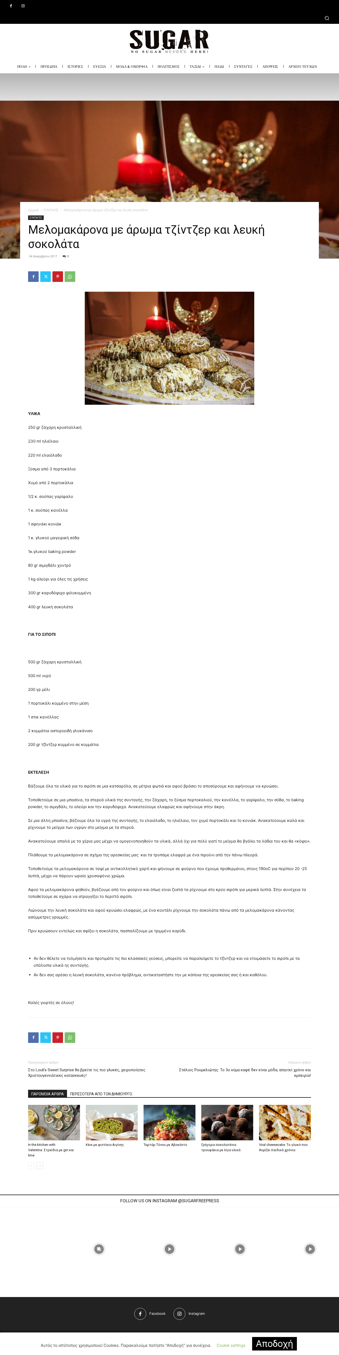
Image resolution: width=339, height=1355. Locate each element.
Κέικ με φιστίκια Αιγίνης (105, 1145)
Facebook (157, 1313)
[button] (169, 18)
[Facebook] (11, 6)
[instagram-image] (99, 1249)
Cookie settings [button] (231, 1345)
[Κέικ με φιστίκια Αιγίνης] (112, 1123)
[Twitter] (45, 276)
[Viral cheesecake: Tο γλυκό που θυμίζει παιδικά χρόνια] (285, 1123)
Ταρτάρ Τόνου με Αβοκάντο (165, 1145)
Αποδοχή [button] (274, 1343)
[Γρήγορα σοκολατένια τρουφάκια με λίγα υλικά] (227, 1123)
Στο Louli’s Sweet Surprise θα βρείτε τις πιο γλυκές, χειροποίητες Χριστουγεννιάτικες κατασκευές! (86, 1073)
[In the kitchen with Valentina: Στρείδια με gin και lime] (54, 1123)
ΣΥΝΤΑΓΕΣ (51, 210)
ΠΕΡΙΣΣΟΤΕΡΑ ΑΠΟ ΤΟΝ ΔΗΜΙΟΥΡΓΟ (101, 1094)
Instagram (197, 1313)
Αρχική (33, 210)
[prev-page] (31, 1166)
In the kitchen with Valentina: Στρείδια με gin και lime (51, 1150)
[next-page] (40, 1166)
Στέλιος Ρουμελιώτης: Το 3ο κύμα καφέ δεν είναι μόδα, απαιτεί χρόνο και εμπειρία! (245, 1073)
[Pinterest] (57, 276)
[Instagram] (23, 6)
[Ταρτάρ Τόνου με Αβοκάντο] (169, 1123)
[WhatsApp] (70, 276)
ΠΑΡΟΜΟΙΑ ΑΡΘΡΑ (47, 1094)
